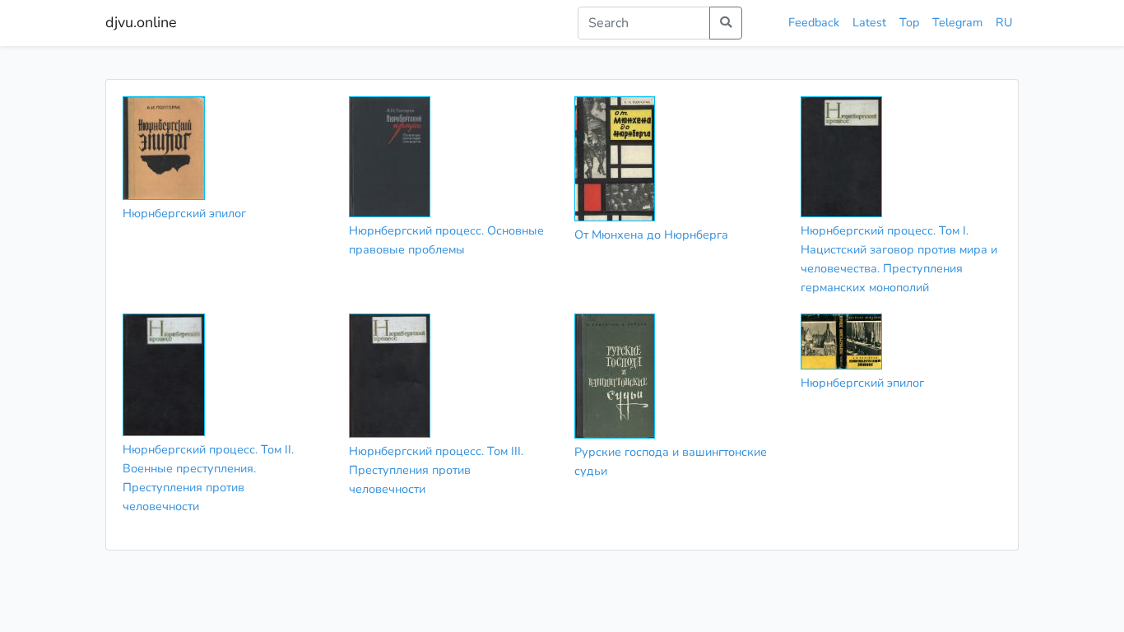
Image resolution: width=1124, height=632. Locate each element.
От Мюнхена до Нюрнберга (651, 234)
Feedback (813, 22)
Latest (869, 22)
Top (909, 22)
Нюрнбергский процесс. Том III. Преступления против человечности (436, 470)
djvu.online (141, 22)
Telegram (957, 22)
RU (1004, 22)
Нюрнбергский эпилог (184, 213)
